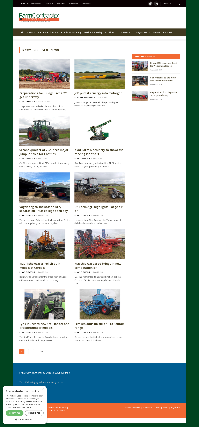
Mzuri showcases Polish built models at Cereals (39, 266)
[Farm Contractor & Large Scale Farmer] (39, 18)
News (30, 32)
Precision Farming (71, 32)
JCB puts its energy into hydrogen (98, 93)
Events (156, 32)
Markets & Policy (93, 32)
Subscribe (73, 3)
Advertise (61, 3)
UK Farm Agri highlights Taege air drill (98, 209)
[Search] (178, 3)
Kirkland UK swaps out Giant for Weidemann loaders (163, 64)
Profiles (109, 32)
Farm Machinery (47, 32)
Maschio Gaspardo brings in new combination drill (97, 266)
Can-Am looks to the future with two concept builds (163, 79)
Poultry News (162, 407)
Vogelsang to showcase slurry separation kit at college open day (43, 209)
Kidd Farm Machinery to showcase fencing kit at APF (98, 152)
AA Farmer (147, 407)
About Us (49, 3)
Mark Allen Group (52, 407)
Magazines (141, 32)
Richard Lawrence (86, 97)
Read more (26, 407)
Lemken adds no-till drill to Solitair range (99, 326)
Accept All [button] (14, 413)
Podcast (167, 4)
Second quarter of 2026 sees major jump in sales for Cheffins (43, 152)
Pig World (175, 407)
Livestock (124, 32)
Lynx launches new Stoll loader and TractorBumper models (44, 326)
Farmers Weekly (132, 407)
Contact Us (86, 3)
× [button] (43, 389)
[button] (25, 419)
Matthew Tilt (28, 101)
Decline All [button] (34, 413)
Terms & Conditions (56, 410)
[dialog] (25, 405)
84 (41, 351)
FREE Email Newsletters (31, 3)
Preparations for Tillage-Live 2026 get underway (43, 95)
